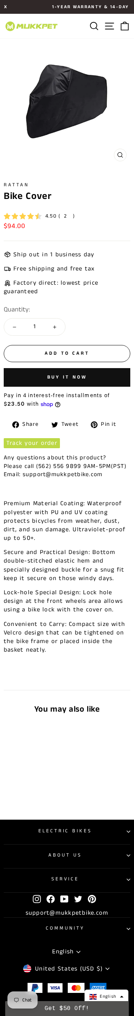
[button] (106, 996)
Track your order (31, 443)
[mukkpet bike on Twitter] (78, 899)
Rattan (16, 185)
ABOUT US (65, 855)
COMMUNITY (65, 928)
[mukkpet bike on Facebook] (51, 899)
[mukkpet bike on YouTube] (64, 899)
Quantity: (17, 309)
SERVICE (65, 879)
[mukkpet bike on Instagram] (37, 899)
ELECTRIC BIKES (65, 831)
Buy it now (67, 377)
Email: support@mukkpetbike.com (53, 474)
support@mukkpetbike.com (67, 913)
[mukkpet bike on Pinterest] (92, 899)
